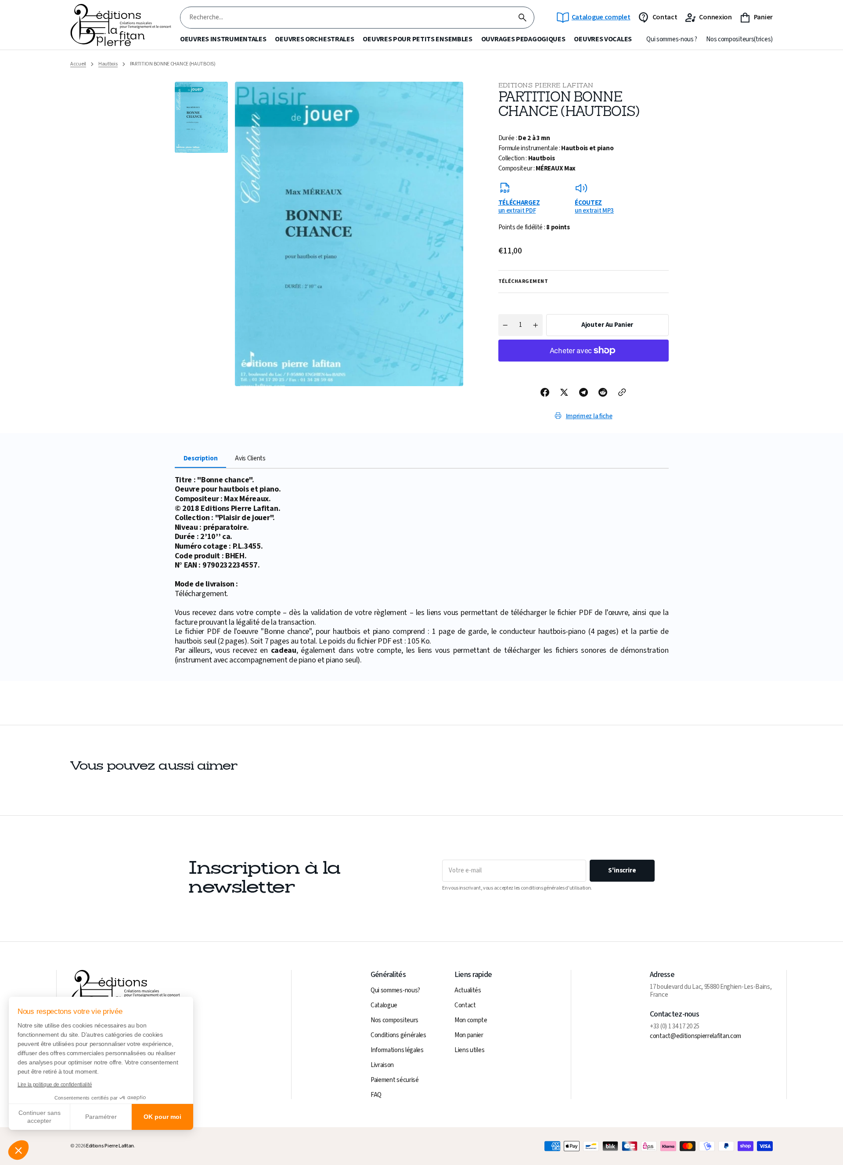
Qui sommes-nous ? (671, 39)
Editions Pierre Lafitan (110, 1146)
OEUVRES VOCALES (603, 39)
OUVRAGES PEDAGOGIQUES (523, 39)
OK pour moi (162, 1116)
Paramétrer (101, 1116)
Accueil (78, 64)
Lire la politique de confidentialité (55, 1085)
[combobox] (345, 17)
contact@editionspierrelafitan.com (695, 1036)
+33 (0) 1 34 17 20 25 (674, 1027)
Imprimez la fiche (589, 416)
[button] (18, 1150)
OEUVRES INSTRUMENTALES (223, 39)
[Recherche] (522, 17)
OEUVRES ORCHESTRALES (314, 39)
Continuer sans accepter (39, 1116)
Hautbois (108, 64)
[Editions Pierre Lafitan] (120, 25)
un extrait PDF (519, 206)
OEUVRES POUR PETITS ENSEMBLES (417, 39)
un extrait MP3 (594, 206)
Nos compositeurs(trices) (739, 39)
